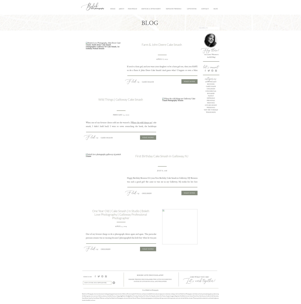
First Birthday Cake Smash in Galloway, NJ (161, 156)
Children (147, 193)
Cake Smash (148, 82)
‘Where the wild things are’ (141, 122)
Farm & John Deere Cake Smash (162, 44)
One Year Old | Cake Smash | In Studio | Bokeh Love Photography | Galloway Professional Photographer (120, 214)
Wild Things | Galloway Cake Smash (120, 99)
